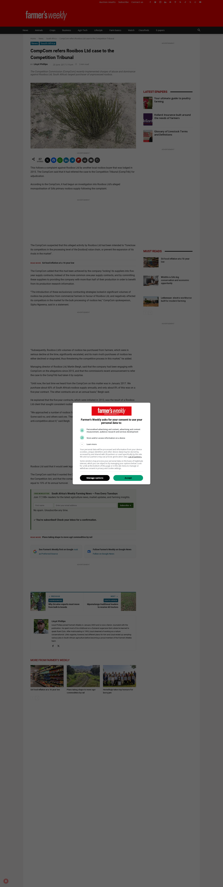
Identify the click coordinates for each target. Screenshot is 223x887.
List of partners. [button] (135, 456)
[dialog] (111, 443)
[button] (111, 444)
